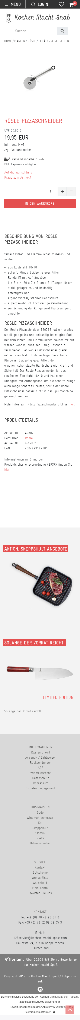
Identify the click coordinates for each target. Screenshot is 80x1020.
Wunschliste (40, 878)
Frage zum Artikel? (17, 177)
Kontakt (40, 867)
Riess (40, 838)
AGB (41, 768)
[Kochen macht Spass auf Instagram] (40, 990)
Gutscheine (40, 872)
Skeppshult (40, 828)
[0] (69, 5)
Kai (40, 823)
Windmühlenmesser (40, 818)
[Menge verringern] (71, 191)
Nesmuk (40, 833)
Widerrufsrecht (40, 773)
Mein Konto (40, 888)
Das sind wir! (40, 752)
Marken (19, 41)
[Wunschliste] (61, 4)
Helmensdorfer (40, 843)
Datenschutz (40, 778)
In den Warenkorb (40, 203)
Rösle (32, 41)
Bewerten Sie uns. (40, 893)
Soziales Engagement (40, 788)
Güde (40, 812)
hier (71, 404)
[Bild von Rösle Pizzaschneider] (38, 87)
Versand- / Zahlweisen (40, 757)
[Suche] (62, 31)
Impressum (40, 783)
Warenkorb (40, 883)
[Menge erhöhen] (62, 191)
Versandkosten (22, 150)
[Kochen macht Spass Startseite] (8, 41)
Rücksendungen (40, 763)
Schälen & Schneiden (54, 41)
